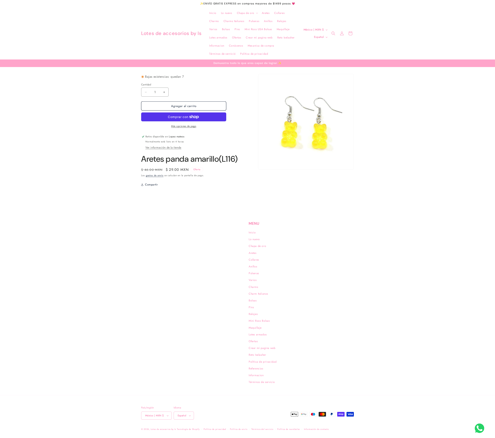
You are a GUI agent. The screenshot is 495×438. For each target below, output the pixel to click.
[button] (247, 13)
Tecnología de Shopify (188, 429)
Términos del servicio (262, 429)
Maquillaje (255, 328)
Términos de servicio (262, 382)
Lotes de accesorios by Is (163, 429)
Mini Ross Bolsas (259, 321)
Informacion (256, 375)
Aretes (253, 253)
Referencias (256, 368)
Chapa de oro (257, 246)
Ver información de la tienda (163, 147)
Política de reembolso (288, 429)
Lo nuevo (254, 239)
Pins (251, 307)
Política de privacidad (263, 362)
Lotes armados (258, 334)
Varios (253, 280)
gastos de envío (155, 175)
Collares (254, 260)
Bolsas (253, 300)
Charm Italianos (258, 294)
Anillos (253, 266)
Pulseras (254, 273)
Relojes (253, 314)
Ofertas (253, 341)
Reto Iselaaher (257, 355)
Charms (253, 287)
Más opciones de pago (183, 126)
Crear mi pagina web (262, 348)
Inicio (252, 232)
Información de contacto (316, 429)
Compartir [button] (151, 184)
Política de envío (238, 429)
